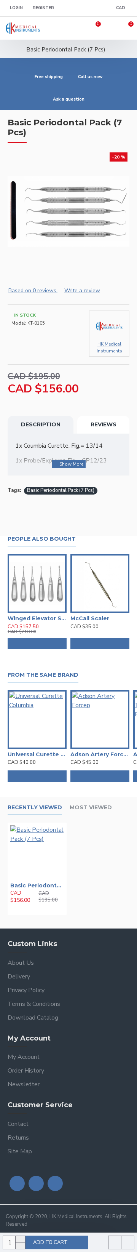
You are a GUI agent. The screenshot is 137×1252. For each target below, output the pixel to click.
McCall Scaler (89, 618)
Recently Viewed (35, 807)
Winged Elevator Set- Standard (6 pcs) (37, 618)
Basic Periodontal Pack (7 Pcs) (60, 490)
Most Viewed (91, 807)
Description (41, 424)
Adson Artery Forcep (99, 754)
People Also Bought (42, 539)
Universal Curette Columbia (37, 754)
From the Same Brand (43, 675)
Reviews (103, 424)
